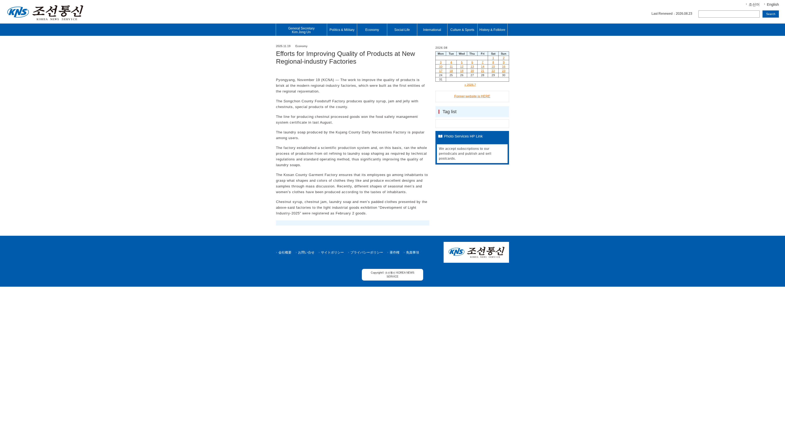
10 (440, 66)
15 (493, 66)
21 (482, 70)
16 (503, 66)
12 (461, 66)
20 (472, 70)
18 (451, 70)
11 (451, 66)
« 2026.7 (470, 84)
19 (461, 70)
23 (503, 70)
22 (493, 70)
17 (440, 70)
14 (482, 66)
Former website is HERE (472, 96)
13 (472, 66)
